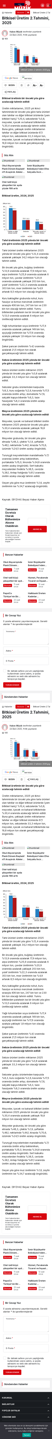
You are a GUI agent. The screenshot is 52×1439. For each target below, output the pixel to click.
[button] (42, 5)
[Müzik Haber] (23, 5)
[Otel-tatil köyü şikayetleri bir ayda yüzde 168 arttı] (13, 183)
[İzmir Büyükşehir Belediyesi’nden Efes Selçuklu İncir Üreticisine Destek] (38, 166)
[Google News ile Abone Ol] (11, 78)
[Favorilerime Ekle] (21, 85)
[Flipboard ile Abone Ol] (26, 78)
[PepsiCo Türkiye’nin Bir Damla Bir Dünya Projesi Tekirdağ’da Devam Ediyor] (13, 596)
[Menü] (4, 5)
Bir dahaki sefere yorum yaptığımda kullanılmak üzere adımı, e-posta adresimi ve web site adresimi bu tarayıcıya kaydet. (25, 675)
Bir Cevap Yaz (13, 615)
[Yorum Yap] (28, 85)
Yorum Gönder (12, 685)
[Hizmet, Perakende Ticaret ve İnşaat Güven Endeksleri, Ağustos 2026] (38, 581)
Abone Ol (37, 529)
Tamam (27, 1435)
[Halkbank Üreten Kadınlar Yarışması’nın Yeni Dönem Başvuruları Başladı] (38, 596)
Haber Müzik (16, 31)
